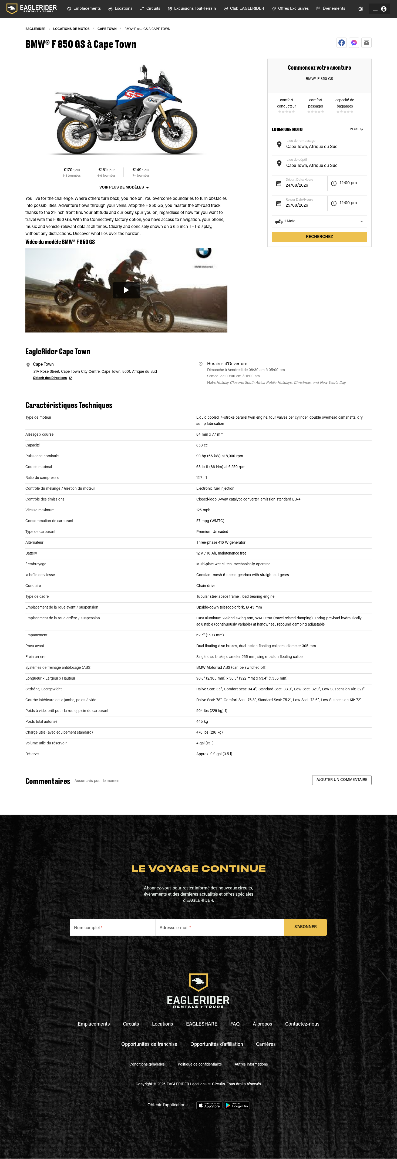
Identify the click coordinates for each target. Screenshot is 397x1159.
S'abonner (305, 927)
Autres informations (251, 1065)
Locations (162, 1024)
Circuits (131, 1024)
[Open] (364, 143)
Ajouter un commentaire (342, 780)
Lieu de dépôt (297, 160)
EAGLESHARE (201, 1024)
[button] (319, 221)
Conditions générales (147, 1065)
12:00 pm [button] (348, 183)
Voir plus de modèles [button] (121, 188)
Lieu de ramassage (301, 141)
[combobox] (315, 147)
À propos (262, 1024)
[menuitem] (84, 9)
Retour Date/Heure (299, 199)
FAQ (235, 1024)
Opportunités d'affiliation (216, 1044)
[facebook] (342, 43)
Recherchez (319, 237)
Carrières (266, 1044)
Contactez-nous (302, 1024)
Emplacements (94, 1024)
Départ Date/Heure (299, 180)
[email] (366, 43)
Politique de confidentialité (200, 1065)
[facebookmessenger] (354, 43)
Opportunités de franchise (149, 1044)
